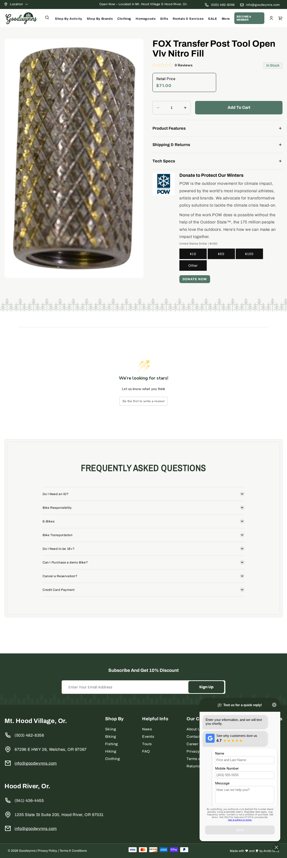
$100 (249, 254)
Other (193, 265)
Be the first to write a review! (144, 401)
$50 (221, 254)
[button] (47, 17)
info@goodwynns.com (263, 5)
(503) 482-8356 (223, 5)
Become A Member (244, 18)
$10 (193, 254)
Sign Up (206, 687)
